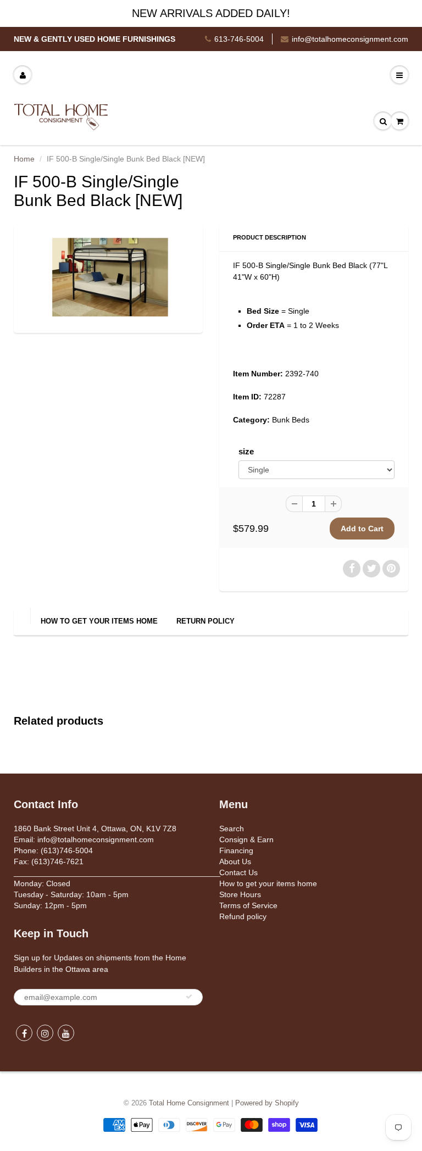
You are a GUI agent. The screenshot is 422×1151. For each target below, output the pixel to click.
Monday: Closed (42, 883)
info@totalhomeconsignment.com (350, 39)
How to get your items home (99, 621)
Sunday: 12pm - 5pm (50, 905)
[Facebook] (24, 1033)
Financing (236, 850)
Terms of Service (248, 905)
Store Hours (240, 894)
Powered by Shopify (267, 1103)
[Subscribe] (189, 996)
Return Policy (205, 621)
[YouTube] (66, 1033)
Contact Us (238, 872)
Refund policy (242, 916)
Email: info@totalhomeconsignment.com (84, 839)
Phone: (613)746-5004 (53, 850)
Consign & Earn (246, 839)
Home (24, 158)
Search (231, 828)
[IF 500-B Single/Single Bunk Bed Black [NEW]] (108, 277)
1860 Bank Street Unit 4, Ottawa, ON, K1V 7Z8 (95, 828)
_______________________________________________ (117, 872)
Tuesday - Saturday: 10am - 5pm (71, 894)
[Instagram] (45, 1033)
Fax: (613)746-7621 (49, 861)
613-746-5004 (239, 39)
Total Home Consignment (189, 1103)
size (246, 451)
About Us (235, 861)
